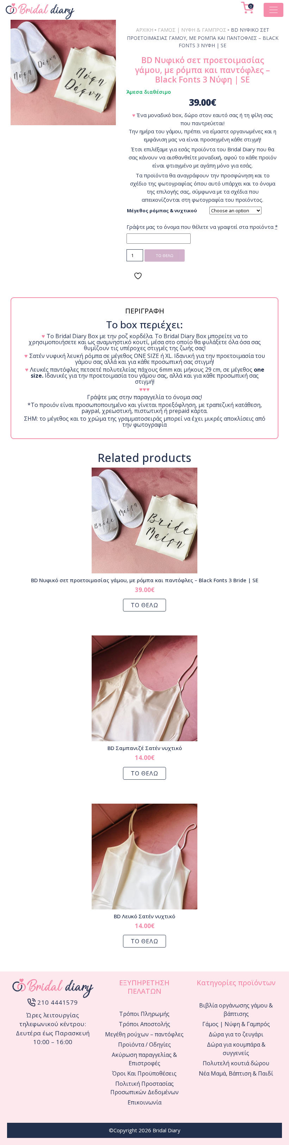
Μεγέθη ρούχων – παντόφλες (144, 1034)
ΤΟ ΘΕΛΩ (164, 255)
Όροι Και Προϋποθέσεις (144, 1073)
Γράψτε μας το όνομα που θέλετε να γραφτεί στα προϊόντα (202, 226)
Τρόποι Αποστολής (144, 1024)
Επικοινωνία (144, 1102)
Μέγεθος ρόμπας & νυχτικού (162, 210)
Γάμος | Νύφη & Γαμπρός (192, 29)
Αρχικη (144, 29)
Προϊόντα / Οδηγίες (144, 1044)
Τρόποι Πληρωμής (144, 1014)
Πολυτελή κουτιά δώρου (236, 1063)
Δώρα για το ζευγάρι (236, 1034)
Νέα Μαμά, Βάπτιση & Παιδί (236, 1073)
